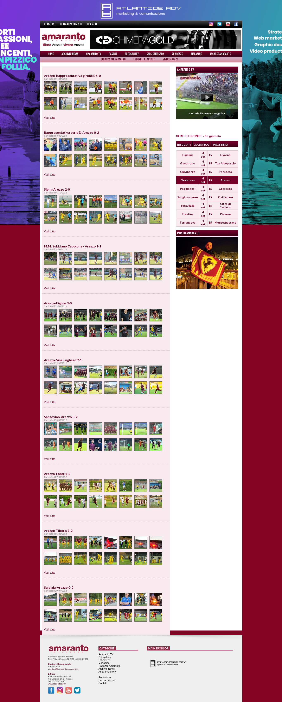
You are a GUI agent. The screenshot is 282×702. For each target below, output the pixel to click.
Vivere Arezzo (170, 59)
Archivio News (70, 53)
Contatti (91, 24)
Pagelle (113, 53)
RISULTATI (184, 144)
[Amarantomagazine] (51, 89)
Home (51, 53)
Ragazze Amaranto (220, 53)
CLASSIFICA (201, 144)
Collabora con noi (71, 24)
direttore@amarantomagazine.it (63, 669)
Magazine (196, 53)
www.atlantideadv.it (57, 684)
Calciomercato (155, 53)
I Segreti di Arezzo (144, 59)
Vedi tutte (49, 117)
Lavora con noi (106, 680)
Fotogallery (132, 53)
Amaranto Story (107, 671)
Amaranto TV (93, 53)
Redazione (50, 24)
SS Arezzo (177, 53)
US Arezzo (104, 660)
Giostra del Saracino (113, 59)
